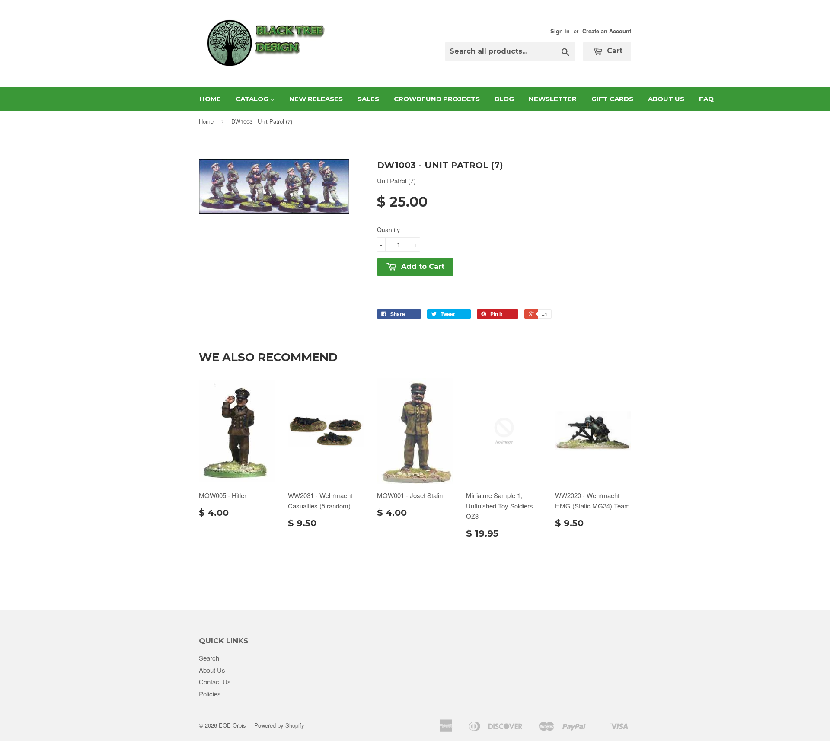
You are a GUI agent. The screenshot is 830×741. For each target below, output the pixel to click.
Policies (210, 693)
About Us (212, 669)
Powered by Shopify (279, 725)
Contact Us (215, 681)
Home (206, 121)
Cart (613, 51)
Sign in (560, 31)
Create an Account (606, 31)
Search (209, 657)
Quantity (388, 229)
